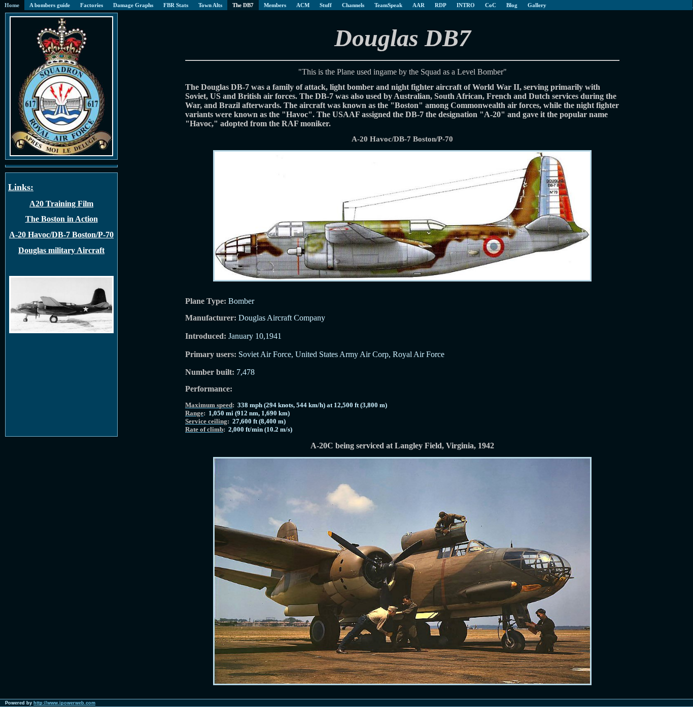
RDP (440, 5)
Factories (91, 5)
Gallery (537, 5)
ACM (302, 5)
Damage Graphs (133, 5)
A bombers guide (49, 5)
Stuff (326, 5)
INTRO (466, 5)
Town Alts (210, 5)
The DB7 (243, 5)
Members (275, 5)
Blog (511, 5)
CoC (490, 5)
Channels (353, 5)
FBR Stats (175, 5)
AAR (418, 5)
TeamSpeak (388, 5)
